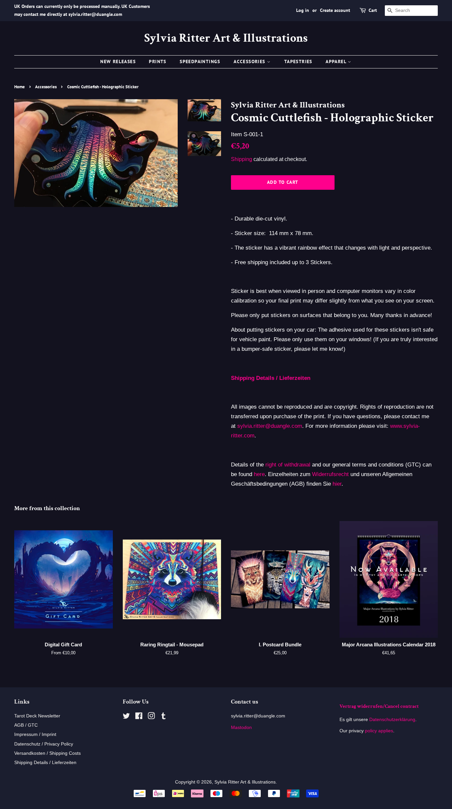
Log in (302, 10)
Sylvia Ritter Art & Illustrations (226, 38)
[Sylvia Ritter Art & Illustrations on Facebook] (139, 717)
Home (19, 87)
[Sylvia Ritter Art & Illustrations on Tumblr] (163, 717)
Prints (157, 61)
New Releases (118, 61)
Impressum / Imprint (35, 734)
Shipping (241, 159)
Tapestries (298, 61)
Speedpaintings (200, 61)
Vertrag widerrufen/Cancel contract (379, 706)
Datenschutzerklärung (391, 719)
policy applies (379, 730)
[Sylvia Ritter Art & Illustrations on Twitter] (126, 717)
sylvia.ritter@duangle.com (269, 426)
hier (337, 484)
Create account (335, 10)
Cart (373, 10)
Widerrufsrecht (330, 474)
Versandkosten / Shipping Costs (47, 753)
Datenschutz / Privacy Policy (43, 744)
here (259, 474)
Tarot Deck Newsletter (37, 715)
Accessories (250, 61)
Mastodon (241, 727)
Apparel (337, 61)
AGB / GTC (26, 725)
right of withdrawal (287, 465)
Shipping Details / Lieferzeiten (45, 762)
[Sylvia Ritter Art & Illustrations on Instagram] (151, 717)
